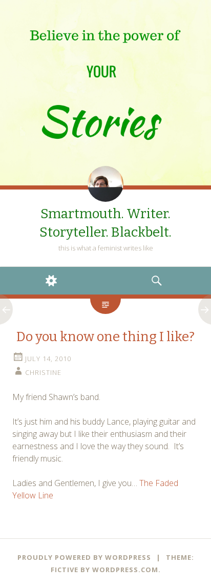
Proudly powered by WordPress (84, 557)
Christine (43, 372)
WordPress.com (125, 569)
